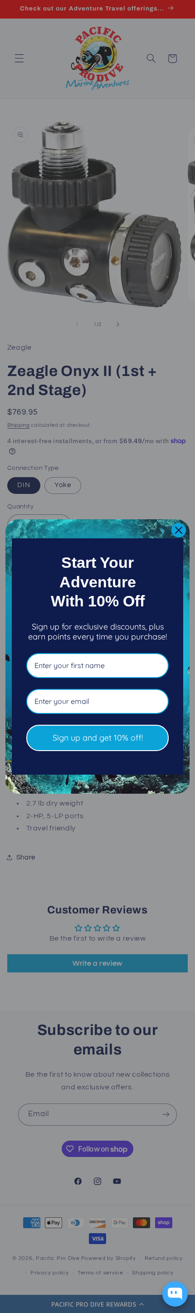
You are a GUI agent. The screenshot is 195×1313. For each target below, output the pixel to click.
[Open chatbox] (175, 1294)
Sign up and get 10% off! (98, 737)
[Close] (179, 530)
